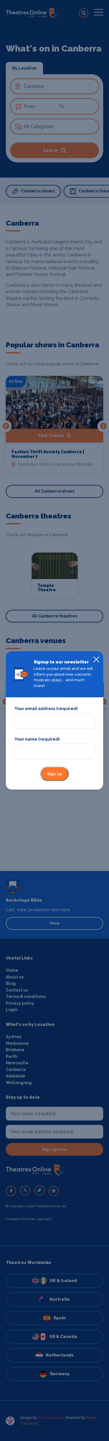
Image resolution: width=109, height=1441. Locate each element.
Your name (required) (37, 739)
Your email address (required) (46, 709)
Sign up (54, 774)
